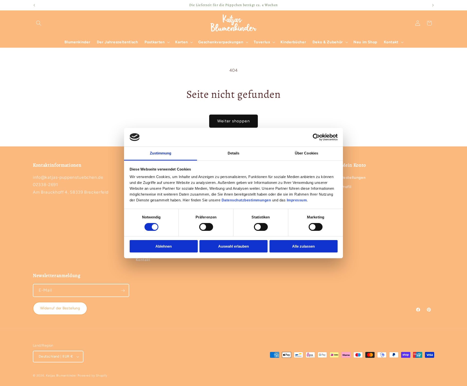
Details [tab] (234, 153)
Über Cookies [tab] (306, 153)
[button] (39, 23)
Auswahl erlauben (233, 246)
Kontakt (143, 259)
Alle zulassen (303, 246)
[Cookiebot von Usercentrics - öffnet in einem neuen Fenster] (316, 137)
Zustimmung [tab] (160, 153)
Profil (346, 186)
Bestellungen (353, 177)
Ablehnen (163, 246)
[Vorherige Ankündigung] (34, 5)
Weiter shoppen (233, 120)
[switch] (206, 227)
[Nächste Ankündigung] (433, 5)
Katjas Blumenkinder (61, 375)
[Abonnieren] (123, 290)
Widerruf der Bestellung (60, 308)
